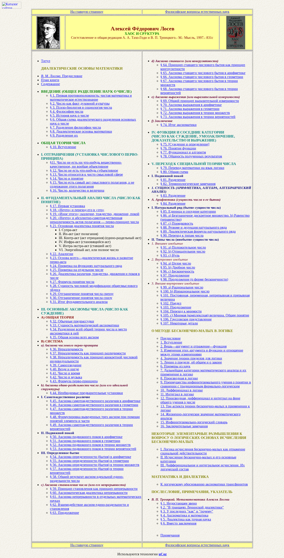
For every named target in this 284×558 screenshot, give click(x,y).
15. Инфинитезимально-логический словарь (193, 422)
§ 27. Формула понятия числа (72, 282)
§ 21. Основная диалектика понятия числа (82, 226)
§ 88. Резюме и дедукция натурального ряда (193, 227)
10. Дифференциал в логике (181, 390)
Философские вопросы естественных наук (197, 12)
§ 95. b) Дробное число (177, 267)
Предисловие (61, 76)
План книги (50, 80)
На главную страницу (86, 12)
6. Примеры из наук (175, 366)
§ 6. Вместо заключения (178, 523)
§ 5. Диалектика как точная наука (185, 519)
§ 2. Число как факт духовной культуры (80, 103)
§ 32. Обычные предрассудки (72, 321)
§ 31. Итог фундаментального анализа (79, 302)
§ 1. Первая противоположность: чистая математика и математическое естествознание (91, 97)
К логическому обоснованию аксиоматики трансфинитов (204, 484)
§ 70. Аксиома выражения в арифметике (191, 105)
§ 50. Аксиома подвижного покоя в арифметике (86, 437)
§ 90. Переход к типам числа (181, 235)
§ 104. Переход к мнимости (181, 311)
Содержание (50, 84)
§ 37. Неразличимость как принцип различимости (88, 353)
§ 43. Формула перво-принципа (74, 381)
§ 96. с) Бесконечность (177, 271)
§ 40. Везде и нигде (64, 369)
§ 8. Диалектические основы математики (81, 131)
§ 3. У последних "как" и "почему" (186, 511)
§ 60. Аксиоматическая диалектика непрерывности (89, 493)
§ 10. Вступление (63, 147)
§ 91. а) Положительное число (183, 247)
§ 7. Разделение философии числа (75, 127)
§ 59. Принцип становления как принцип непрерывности (94, 489)
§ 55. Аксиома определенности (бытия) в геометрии (89, 461)
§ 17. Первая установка (67, 206)
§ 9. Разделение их (64, 135)
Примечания (169, 535)
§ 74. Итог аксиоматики (178, 125)
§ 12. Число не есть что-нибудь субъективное (84, 170)
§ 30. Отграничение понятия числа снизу (81, 298)
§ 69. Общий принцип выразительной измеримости (199, 101)
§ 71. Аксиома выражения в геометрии (189, 109)
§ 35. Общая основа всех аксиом (74, 337)
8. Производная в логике (179, 378)
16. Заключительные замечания (184, 426)
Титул (45, 61)
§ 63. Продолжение (64, 513)
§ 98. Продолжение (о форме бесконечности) (194, 279)
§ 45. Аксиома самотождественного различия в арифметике (95, 401)
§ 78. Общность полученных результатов (191, 156)
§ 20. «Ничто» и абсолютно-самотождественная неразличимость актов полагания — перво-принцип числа (94, 220)
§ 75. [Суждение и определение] (184, 144)
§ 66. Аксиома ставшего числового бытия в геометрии (201, 77)
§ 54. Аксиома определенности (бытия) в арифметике (90, 457)
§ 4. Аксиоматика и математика (184, 515)
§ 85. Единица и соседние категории (188, 211)
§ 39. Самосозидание (65, 365)
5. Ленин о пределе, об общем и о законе (191, 362)
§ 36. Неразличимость (66, 349)
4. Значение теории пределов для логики (191, 358)
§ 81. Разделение (172, 180)
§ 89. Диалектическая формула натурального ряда (198, 231)
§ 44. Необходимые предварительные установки (86, 393)
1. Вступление (171, 342)
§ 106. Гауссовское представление (186, 319)
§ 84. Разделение (172, 203)
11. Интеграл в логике (177, 394)
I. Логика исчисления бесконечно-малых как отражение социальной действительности (202, 451)
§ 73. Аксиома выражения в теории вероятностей (197, 117)
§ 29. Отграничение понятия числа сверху (82, 294)
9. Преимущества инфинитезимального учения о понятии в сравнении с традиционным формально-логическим (205, 384)
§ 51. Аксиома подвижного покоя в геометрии (85, 441)
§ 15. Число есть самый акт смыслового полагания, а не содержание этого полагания (92, 184)
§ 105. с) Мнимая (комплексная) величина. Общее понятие (204, 315)
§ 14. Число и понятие (66, 178)
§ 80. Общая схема (174, 172)
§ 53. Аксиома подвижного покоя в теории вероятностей (93, 449)
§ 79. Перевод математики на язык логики (192, 168)
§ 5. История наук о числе (69, 115)
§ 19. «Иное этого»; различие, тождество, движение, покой (94, 214)
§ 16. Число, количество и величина (77, 190)
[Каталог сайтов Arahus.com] (11, 7)
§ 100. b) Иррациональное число (184, 291)
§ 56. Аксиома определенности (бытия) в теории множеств (94, 465)
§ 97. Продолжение (174, 275)
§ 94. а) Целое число (175, 263)
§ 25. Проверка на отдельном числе (76, 270)
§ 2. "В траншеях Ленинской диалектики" (192, 507)
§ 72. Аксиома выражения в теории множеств (195, 113)
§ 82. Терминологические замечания (187, 184)
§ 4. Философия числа (66, 111)
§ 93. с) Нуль (169, 255)
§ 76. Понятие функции (178, 148)
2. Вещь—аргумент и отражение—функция (193, 346)
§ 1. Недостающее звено (178, 503)
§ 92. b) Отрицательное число (182, 251)
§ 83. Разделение (172, 195)
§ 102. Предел (170, 303)
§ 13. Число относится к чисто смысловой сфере (86, 174)
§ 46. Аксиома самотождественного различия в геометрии (94, 405)
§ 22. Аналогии (61, 254)
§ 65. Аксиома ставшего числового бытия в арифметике (202, 73)
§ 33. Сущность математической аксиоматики (84, 325)
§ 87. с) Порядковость (176, 223)
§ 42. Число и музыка (66, 377)
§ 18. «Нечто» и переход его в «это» (77, 210)
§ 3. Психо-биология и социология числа (81, 107)
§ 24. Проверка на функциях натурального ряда (86, 266)
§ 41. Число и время (65, 373)
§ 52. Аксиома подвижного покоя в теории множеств (90, 445)
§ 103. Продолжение (175, 307)
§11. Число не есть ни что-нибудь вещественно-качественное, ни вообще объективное (86, 164)
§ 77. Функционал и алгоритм (183, 152)
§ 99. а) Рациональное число (181, 287)
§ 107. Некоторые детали (179, 323)
